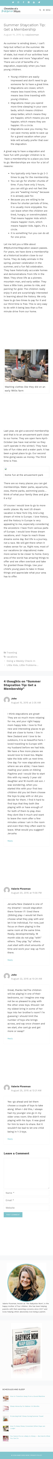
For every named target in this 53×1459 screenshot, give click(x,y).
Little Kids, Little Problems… (22, 665)
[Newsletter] (39, 2)
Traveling (12, 652)
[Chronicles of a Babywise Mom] (11, 10)
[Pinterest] (28, 2)
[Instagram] (18, 2)
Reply (10, 841)
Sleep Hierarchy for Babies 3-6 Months (24, 1406)
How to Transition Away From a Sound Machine (27, 1396)
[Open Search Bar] (40, 10)
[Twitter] (13, 2)
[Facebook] (23, 2)
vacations (12, 656)
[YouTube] (34, 2)
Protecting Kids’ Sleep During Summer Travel (26, 1416)
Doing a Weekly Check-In (21, 661)
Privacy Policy (36, 1455)
